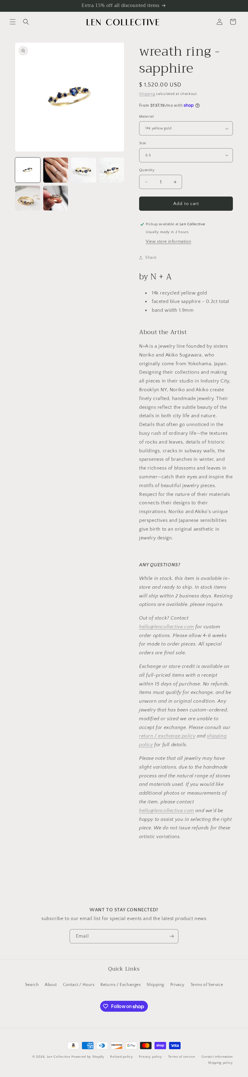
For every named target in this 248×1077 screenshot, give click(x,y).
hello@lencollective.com (166, 627)
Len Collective (58, 1057)
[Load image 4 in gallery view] (111, 170)
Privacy (177, 984)
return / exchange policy (167, 736)
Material (146, 116)
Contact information (217, 1057)
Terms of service (181, 1057)
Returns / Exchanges (120, 984)
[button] (12, 21)
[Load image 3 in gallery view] (83, 170)
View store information (168, 241)
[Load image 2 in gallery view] (55, 170)
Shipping (147, 94)
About (51, 984)
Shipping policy (220, 1063)
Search (32, 984)
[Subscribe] (171, 936)
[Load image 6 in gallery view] (55, 198)
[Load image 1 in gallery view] (27, 170)
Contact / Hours (79, 984)
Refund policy (121, 1057)
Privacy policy (150, 1057)
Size (142, 143)
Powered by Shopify (87, 1057)
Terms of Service (207, 984)
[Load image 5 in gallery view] (27, 198)
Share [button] (151, 257)
